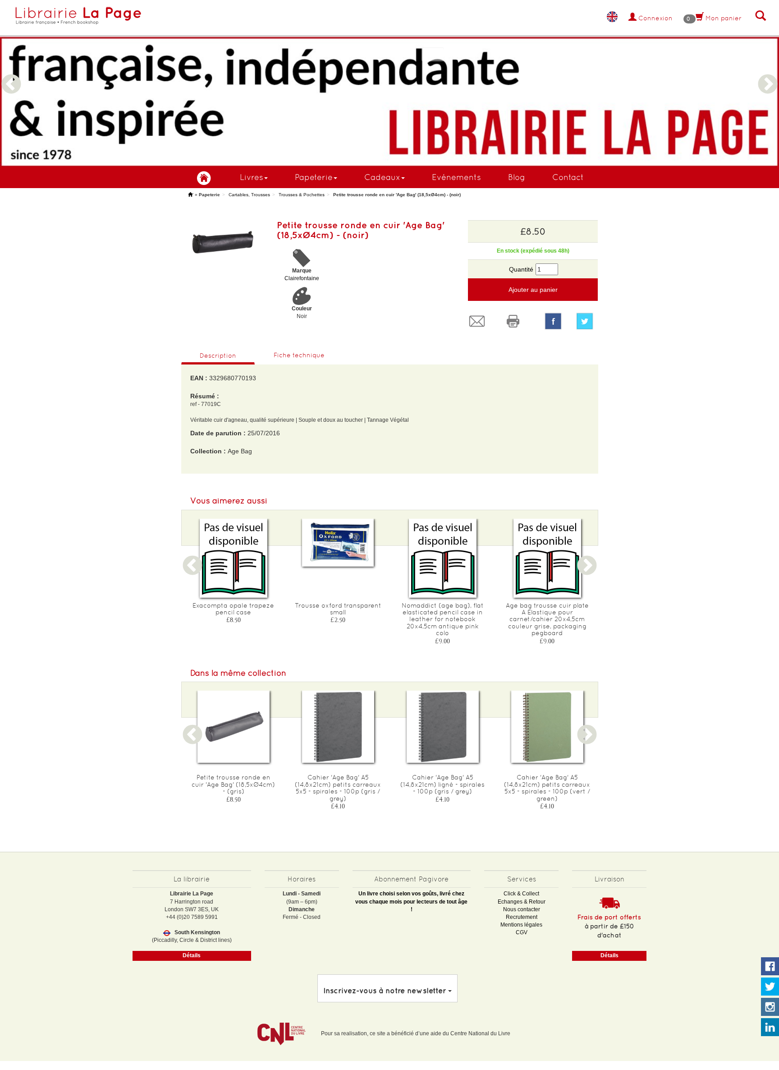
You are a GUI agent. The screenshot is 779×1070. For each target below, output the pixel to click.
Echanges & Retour (521, 902)
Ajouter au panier (533, 289)
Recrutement (521, 917)
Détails (192, 955)
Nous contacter (521, 909)
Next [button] (767, 73)
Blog (516, 177)
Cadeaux (382, 177)
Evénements (456, 177)
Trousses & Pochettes (302, 194)
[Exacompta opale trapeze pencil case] (233, 558)
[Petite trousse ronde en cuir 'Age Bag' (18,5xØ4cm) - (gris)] (233, 727)
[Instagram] (770, 1007)
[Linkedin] (770, 1027)
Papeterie (314, 177)
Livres (251, 177)
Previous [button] (11, 73)
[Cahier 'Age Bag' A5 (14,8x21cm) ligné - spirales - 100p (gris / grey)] (443, 727)
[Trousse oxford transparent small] (338, 543)
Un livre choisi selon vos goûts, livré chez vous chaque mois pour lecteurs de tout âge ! (411, 901)
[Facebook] (553, 321)
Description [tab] (218, 355)
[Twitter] (587, 321)
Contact (568, 177)
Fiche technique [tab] (299, 355)
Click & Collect (521, 893)
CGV (521, 932)
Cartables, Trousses (249, 194)
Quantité (521, 269)
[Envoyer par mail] (479, 321)
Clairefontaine (301, 278)
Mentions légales (521, 925)
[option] (389, 83)
